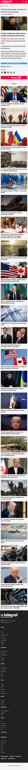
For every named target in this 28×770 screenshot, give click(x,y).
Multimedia (18, 756)
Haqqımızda (4, 758)
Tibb (2, 673)
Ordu (2, 631)
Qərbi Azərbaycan (4, 634)
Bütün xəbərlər (4, 756)
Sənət (2, 714)
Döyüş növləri (3, 725)
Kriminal (2, 702)
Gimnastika (3, 723)
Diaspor (2, 633)
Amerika (2, 685)
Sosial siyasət (4, 667)
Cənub (2, 750)
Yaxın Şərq (3, 689)
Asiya (2, 687)
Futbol (2, 729)
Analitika (2, 644)
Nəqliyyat (3, 658)
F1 (1, 721)
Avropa (2, 691)
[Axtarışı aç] (23, 1)
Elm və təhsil (3, 669)
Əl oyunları (3, 727)
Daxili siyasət (3, 640)
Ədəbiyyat (3, 712)
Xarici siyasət (3, 638)
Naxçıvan (3, 752)
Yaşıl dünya (3, 671)
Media (2, 675)
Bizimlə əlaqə (11, 758)
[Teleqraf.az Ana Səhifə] (6, 1)
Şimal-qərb (3, 742)
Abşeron (2, 746)
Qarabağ (2, 642)
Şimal (2, 744)
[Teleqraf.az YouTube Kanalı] (14, 77)
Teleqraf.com (5, 39)
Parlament (3, 636)
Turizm (2, 660)
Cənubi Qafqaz (4, 693)
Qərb (2, 748)
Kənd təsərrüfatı (4, 651)
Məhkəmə (3, 700)
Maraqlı (2, 704)
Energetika (3, 653)
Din (1, 677)
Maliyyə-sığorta (4, 655)
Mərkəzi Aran (3, 741)
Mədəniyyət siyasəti (5, 710)
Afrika (2, 683)
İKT (1, 656)
